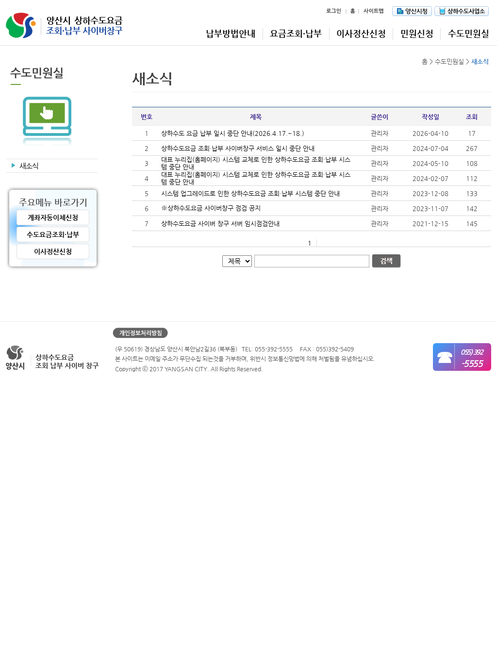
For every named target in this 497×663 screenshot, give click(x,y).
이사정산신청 (361, 33)
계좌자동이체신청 (53, 217)
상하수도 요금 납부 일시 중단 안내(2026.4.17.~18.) (232, 133)
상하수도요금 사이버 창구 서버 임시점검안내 (220, 223)
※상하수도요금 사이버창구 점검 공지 (211, 208)
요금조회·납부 (296, 33)
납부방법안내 (230, 33)
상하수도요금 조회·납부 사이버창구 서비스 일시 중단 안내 (238, 148)
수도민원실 (468, 33)
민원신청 (416, 33)
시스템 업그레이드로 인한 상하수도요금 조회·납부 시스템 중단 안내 (250, 193)
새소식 (28, 166)
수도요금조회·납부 (53, 234)
